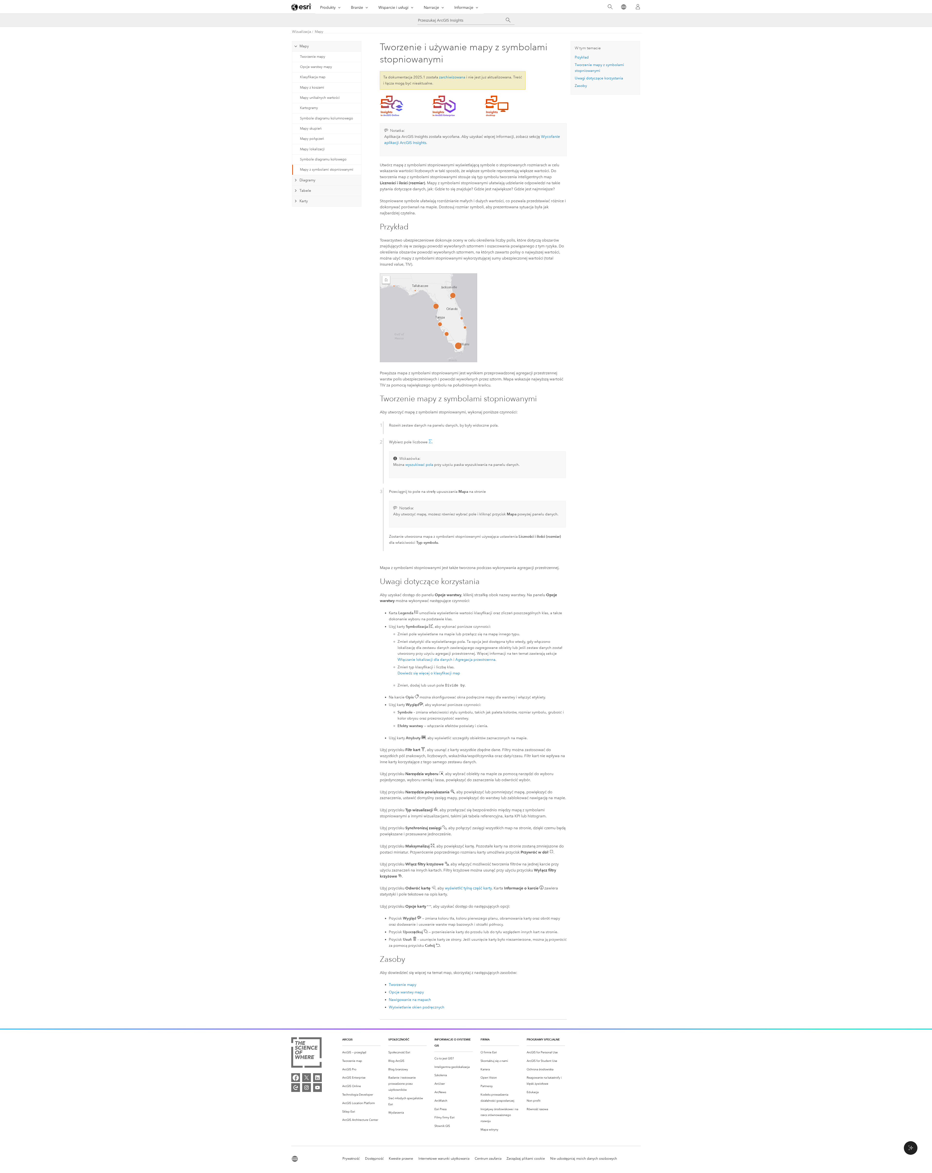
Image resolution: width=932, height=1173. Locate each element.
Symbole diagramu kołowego (323, 159)
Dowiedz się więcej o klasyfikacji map (429, 673)
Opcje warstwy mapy (316, 67)
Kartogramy (309, 108)
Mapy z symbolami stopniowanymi (326, 170)
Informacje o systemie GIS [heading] (452, 1042)
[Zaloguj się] (638, 7)
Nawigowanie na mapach (410, 999)
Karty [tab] (304, 201)
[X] (306, 1077)
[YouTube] (317, 1087)
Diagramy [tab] (307, 180)
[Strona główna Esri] (301, 7)
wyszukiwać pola (419, 464)
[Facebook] (295, 1077)
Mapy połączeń (312, 139)
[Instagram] (306, 1087)
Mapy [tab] (304, 46)
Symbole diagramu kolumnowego (326, 118)
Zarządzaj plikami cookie (526, 1158)
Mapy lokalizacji (312, 149)
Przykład (582, 57)
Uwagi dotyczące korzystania (599, 78)
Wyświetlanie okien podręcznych (416, 1007)
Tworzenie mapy (312, 57)
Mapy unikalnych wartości (320, 98)
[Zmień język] (623, 7)
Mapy (319, 32)
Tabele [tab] (305, 190)
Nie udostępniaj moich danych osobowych (583, 1158)
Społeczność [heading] (398, 1039)
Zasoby (581, 86)
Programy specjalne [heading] (543, 1039)
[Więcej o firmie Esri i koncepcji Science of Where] (306, 1053)
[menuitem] (361, 1052)
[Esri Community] (295, 1087)
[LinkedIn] (317, 1077)
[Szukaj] (610, 7)
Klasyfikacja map (312, 77)
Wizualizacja (301, 32)
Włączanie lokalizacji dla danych (425, 659)
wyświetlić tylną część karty (468, 888)
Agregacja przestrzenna (475, 659)
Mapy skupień (311, 128)
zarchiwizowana (452, 77)
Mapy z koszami (312, 87)
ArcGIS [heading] (347, 1039)
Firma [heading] (485, 1039)
